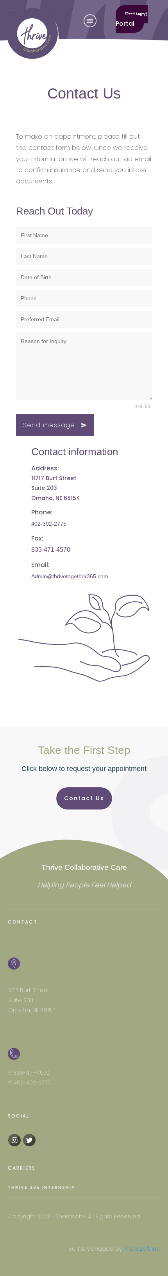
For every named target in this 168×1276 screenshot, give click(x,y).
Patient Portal (132, 19)
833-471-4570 (50, 549)
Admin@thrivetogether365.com (69, 576)
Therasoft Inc (141, 1249)
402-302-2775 (48, 524)
